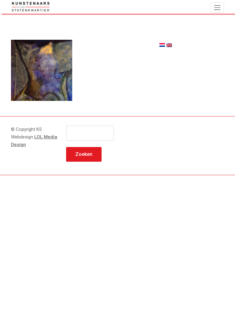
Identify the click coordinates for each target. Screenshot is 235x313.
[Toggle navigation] (217, 7)
